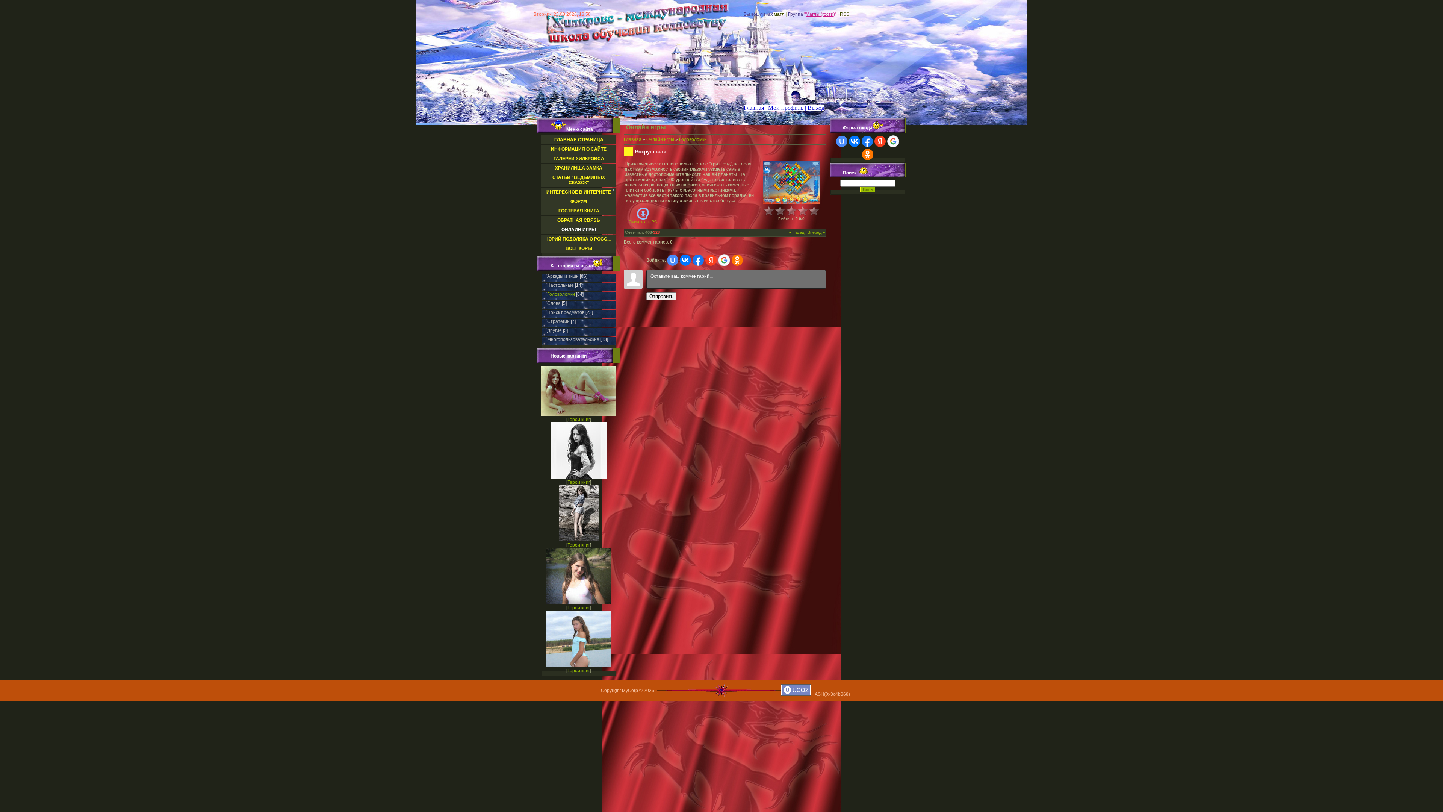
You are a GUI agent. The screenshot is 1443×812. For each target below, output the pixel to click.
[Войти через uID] (672, 260)
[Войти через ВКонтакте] (685, 260)
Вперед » (816, 232)
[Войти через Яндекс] (711, 260)
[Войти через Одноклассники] (737, 260)
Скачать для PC (643, 222)
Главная (632, 139)
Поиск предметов (565, 312)
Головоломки (561, 294)
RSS (844, 14)
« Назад (796, 232)
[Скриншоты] (791, 182)
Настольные (560, 285)
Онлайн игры (660, 139)
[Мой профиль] (780, 108)
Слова (554, 303)
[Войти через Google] (724, 260)
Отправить (661, 296)
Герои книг (578, 419)
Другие (554, 330)
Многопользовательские (573, 339)
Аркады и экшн (563, 276)
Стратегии (558, 321)
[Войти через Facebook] (698, 260)
